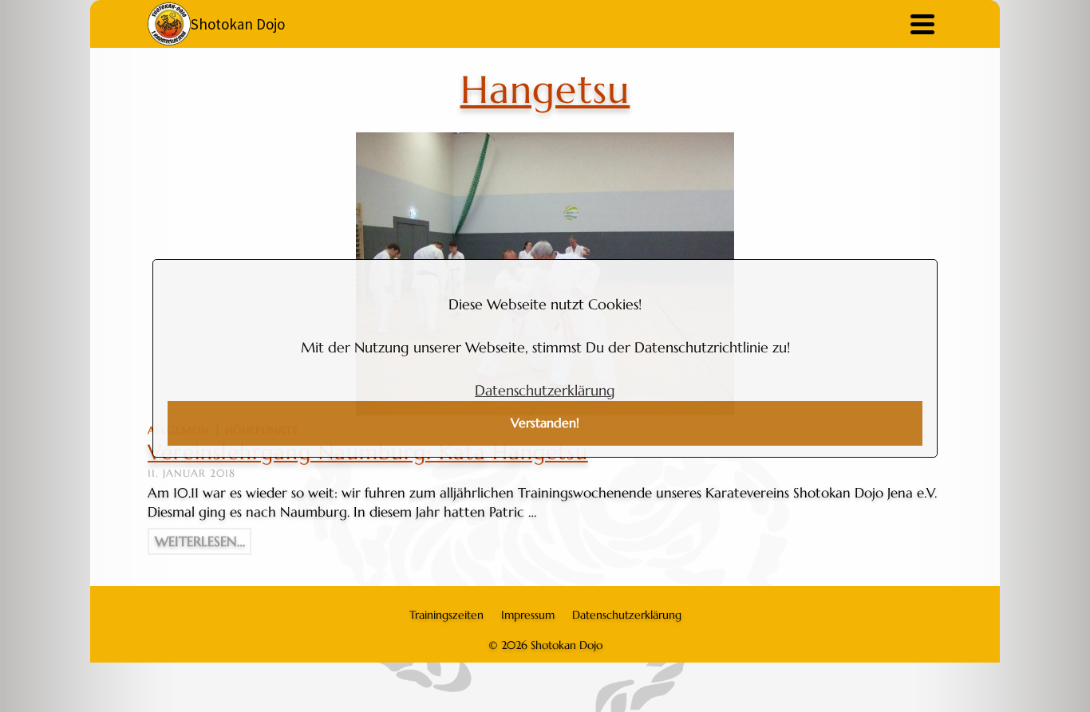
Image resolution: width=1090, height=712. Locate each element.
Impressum (528, 615)
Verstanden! (545, 423)
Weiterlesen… (200, 541)
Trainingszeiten (446, 615)
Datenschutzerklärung (545, 390)
